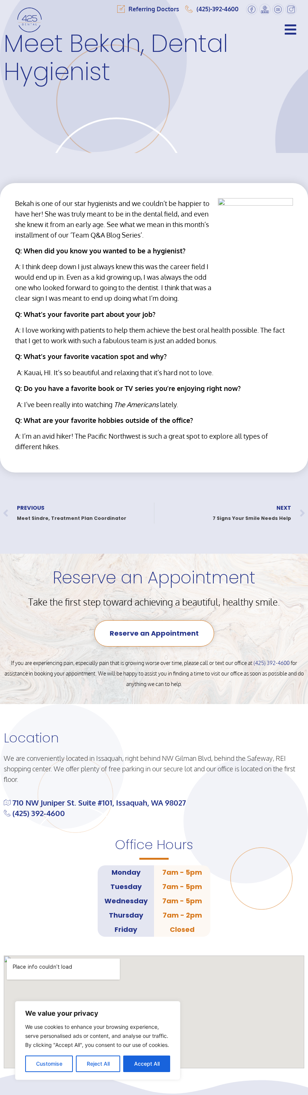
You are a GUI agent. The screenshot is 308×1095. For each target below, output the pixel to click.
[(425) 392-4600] (154, 813)
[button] (179, 29)
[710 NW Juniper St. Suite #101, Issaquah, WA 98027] (154, 802)
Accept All (147, 1063)
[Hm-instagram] (291, 9)
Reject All (98, 1063)
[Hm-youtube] (278, 9)
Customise (49, 1063)
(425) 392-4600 (272, 663)
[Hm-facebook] (251, 9)
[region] (97, 1040)
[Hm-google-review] (264, 9)
